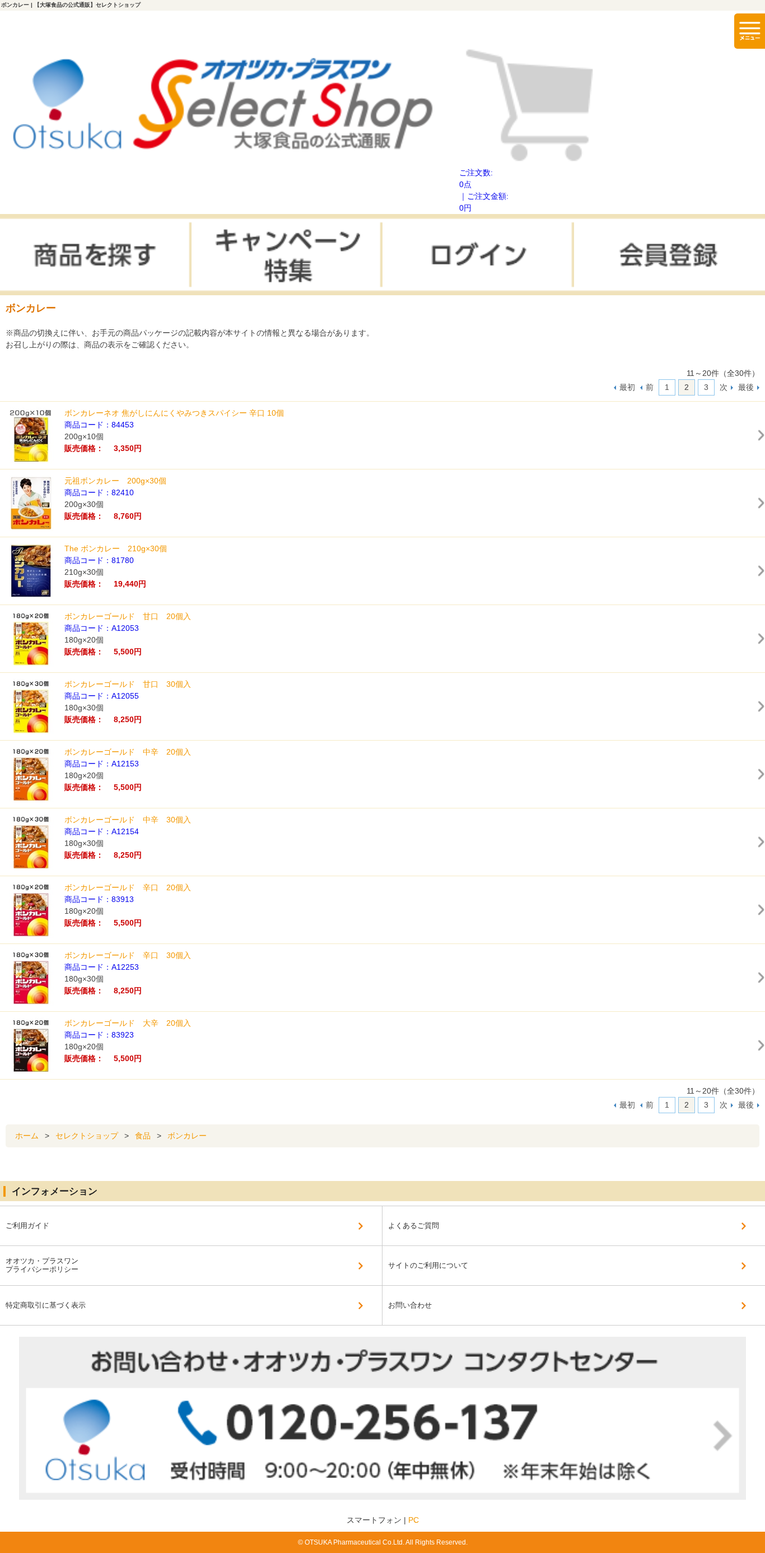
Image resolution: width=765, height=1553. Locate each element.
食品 (143, 1135)
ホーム (27, 1135)
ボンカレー (187, 1135)
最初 (627, 387)
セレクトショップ (86, 1135)
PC (413, 1519)
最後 (746, 387)
